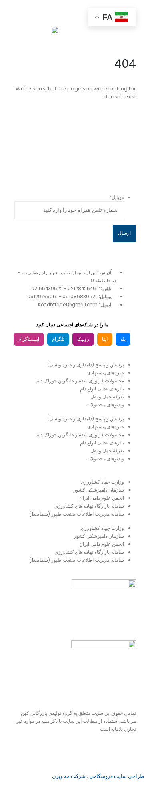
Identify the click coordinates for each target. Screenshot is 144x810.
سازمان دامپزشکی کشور (99, 490)
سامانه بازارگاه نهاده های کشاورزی (89, 506)
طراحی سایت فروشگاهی (116, 776)
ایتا (105, 339)
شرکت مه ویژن (69, 776)
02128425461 (83, 288)
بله (123, 339)
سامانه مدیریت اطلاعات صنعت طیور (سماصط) (76, 514)
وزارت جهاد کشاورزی (102, 482)
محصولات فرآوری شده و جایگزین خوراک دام (80, 381)
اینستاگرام (28, 339)
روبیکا (83, 339)
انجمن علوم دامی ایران (101, 498)
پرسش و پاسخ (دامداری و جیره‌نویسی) (85, 365)
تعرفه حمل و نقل (107, 397)
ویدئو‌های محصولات (105, 405)
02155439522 (47, 288)
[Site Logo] (38, 34)
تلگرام (58, 339)
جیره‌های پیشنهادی (105, 373)
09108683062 (78, 296)
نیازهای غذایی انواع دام (102, 389)
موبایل (116, 197)
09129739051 (42, 296)
